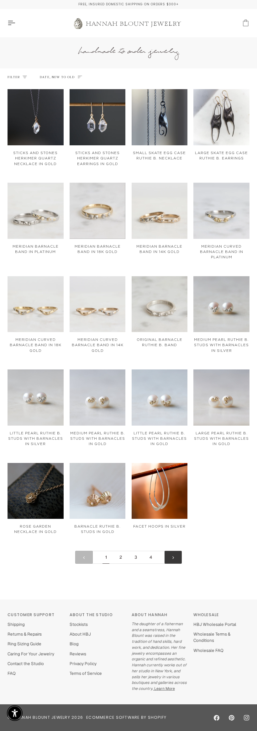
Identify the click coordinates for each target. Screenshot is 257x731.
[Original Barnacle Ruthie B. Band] (160, 304)
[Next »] (173, 557)
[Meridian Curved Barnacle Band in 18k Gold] (36, 304)
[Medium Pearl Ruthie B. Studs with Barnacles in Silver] (221, 304)
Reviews (78, 654)
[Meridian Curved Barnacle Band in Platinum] (221, 211)
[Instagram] (246, 718)
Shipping (16, 624)
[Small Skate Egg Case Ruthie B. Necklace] (160, 117)
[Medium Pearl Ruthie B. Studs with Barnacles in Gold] (98, 397)
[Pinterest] (231, 718)
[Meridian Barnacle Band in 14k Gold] (160, 211)
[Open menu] (17, 23)
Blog (74, 644)
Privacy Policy (83, 663)
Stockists (79, 624)
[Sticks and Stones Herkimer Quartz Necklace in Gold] (36, 117)
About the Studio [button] (91, 614)
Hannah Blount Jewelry (41, 717)
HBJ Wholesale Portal (214, 624)
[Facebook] (216, 718)
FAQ (12, 673)
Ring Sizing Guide (24, 644)
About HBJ (80, 634)
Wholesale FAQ (208, 650)
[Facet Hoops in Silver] (160, 491)
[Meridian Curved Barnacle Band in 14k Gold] (98, 304)
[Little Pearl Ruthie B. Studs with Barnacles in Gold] (160, 397)
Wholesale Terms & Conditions (211, 637)
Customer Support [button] (31, 614)
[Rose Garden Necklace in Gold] (36, 491)
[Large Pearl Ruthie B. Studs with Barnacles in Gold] (221, 397)
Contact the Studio (26, 663)
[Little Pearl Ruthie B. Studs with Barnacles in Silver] (36, 397)
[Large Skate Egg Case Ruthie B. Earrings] (221, 117)
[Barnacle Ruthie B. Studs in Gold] (98, 491)
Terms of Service (86, 673)
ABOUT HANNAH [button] (150, 614)
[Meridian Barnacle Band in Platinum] (36, 211)
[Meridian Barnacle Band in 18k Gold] (98, 211)
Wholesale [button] (206, 614)
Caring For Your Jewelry (31, 654)
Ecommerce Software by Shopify (126, 717)
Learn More (164, 688)
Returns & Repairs (25, 634)
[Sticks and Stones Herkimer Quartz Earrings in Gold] (98, 117)
